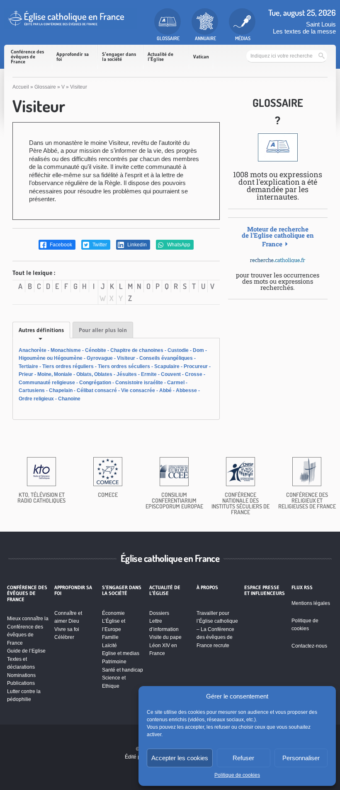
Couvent (171, 374)
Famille (110, 637)
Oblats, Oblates (94, 374)
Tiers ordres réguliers (68, 366)
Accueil (20, 87)
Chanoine (69, 399)
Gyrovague (100, 358)
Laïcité (109, 645)
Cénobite (95, 350)
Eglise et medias (120, 653)
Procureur (196, 366)
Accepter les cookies (179, 757)
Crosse (193, 374)
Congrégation (95, 382)
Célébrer (64, 637)
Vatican (201, 56)
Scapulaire (167, 366)
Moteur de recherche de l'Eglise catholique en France (278, 236)
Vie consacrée (138, 390)
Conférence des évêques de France (27, 56)
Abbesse (186, 390)
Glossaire (45, 87)
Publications (21, 683)
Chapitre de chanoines (136, 350)
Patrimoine (114, 662)
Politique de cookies (237, 775)
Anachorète (32, 350)
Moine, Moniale (54, 374)
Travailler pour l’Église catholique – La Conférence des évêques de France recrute (217, 629)
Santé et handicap (122, 670)
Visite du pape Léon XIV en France (165, 645)
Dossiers (159, 613)
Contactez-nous (309, 646)
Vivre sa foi (66, 629)
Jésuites (127, 374)
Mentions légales (310, 603)
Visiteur (126, 358)
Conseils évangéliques (166, 358)
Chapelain (61, 390)
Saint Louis (321, 24)
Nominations (21, 675)
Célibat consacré (97, 390)
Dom (198, 350)
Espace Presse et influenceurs (264, 590)
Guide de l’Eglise (26, 651)
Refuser (243, 757)
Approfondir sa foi (72, 56)
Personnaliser (301, 757)
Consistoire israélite (139, 382)
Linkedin (136, 245)
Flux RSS (302, 587)
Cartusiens (32, 390)
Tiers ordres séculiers (124, 366)
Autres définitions (41, 330)
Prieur (26, 374)
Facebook (60, 245)
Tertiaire (28, 366)
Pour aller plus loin (103, 330)
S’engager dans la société (119, 56)
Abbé (165, 390)
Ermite (149, 374)
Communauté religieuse (47, 382)
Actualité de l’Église (160, 56)
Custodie (178, 350)
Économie (113, 613)
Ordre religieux (36, 399)
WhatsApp (178, 245)
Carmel (176, 382)
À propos (207, 587)
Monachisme (66, 350)
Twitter (99, 245)
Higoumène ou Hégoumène (51, 358)
